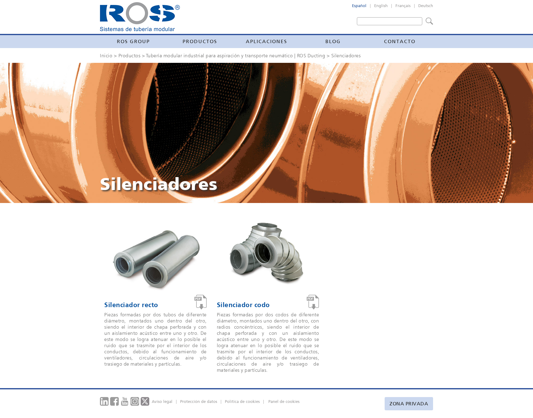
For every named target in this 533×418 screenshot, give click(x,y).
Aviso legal (162, 401)
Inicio (106, 55)
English (381, 5)
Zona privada (409, 404)
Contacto (399, 41)
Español (359, 5)
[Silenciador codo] (313, 302)
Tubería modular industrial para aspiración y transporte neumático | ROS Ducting (235, 55)
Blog (333, 41)
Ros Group (133, 41)
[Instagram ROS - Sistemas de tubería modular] (134, 400)
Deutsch (425, 5)
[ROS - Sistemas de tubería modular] (140, 16)
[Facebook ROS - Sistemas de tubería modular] (114, 400)
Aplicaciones (266, 41)
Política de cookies (242, 401)
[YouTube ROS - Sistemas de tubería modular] (124, 400)
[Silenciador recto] (200, 302)
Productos (200, 41)
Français (403, 5)
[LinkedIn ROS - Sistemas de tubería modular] (104, 400)
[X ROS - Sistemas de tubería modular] (145, 400)
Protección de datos (198, 401)
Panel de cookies (284, 401)
